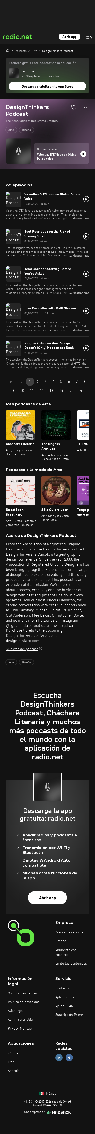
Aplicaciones (64, 997)
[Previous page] (21, 382)
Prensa (60, 941)
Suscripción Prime (69, 1015)
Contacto (62, 988)
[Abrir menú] (89, 37)
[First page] (11, 382)
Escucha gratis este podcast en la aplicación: (43, 63)
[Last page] (81, 391)
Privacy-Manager (20, 1028)
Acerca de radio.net (70, 932)
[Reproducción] (83, 154)
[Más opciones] (86, 107)
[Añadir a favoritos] (74, 107)
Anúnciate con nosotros (65, 952)
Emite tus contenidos (71, 963)
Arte (11, 130)
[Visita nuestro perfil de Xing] (69, 1057)
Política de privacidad (24, 1002)
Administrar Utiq (20, 1019)
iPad (11, 1062)
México (50, 1093)
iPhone (13, 1053)
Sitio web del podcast (22, 649)
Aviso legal (16, 1011)
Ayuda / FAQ (64, 1006)
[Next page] (71, 391)
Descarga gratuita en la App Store (47, 86)
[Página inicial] (8, 51)
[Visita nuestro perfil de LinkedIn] (59, 1057)
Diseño (26, 130)
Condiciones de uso (22, 993)
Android (13, 1071)
